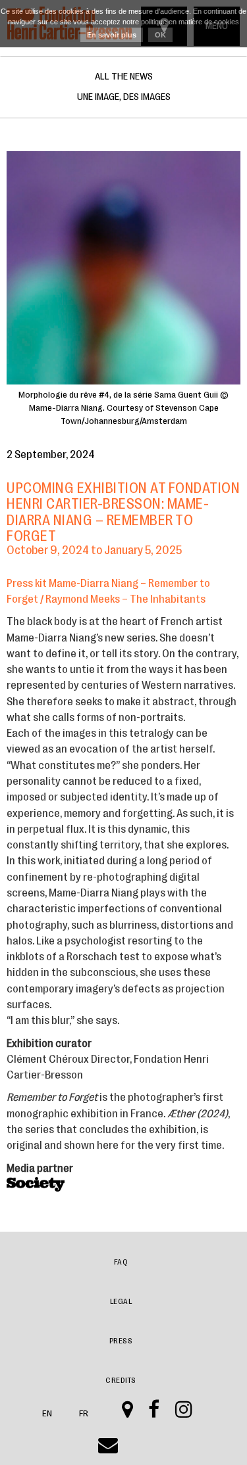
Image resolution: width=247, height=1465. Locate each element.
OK (160, 35)
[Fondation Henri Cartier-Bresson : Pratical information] (128, 1413)
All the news (124, 76)
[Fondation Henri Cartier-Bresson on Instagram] (184, 1413)
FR (84, 1413)
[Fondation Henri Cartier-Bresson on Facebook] (154, 1413)
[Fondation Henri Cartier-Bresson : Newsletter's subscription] (108, 1449)
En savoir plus (111, 35)
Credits (120, 1380)
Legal (121, 1301)
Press (121, 1340)
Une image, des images (124, 97)
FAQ (121, 1262)
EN (47, 1413)
